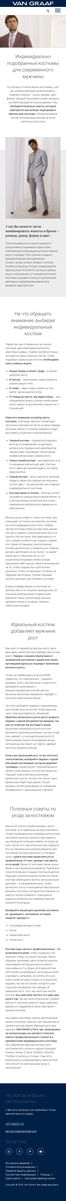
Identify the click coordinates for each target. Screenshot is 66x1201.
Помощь (45, 1174)
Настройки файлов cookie (40, 1178)
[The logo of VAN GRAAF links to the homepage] (33, 3)
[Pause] (12, 213)
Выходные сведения (18, 1163)
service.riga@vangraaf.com (21, 1131)
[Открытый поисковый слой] (48, 11)
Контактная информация (21, 1174)
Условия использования (20, 1167)
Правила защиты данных (21, 1170)
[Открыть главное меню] (57, 11)
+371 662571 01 (15, 1123)
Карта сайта (13, 1178)
